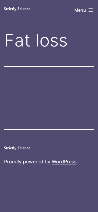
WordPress (64, 161)
